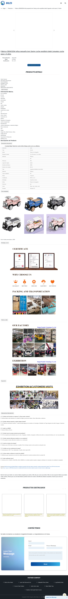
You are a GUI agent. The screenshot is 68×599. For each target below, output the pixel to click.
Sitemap (44, 596)
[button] (61, 3)
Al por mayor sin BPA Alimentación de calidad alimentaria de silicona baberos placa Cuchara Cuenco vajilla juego (26, 467)
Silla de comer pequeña (52, 474)
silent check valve (35, 586)
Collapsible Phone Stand (43, 582)
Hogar (4, 8)
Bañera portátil (23, 476)
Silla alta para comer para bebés (39, 474)
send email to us (35, 65)
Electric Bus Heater (9, 582)
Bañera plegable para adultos (25, 474)
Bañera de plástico (47, 476)
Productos (10, 8)
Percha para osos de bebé (14, 476)
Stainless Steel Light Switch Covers (34, 589)
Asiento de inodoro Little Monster (35, 476)
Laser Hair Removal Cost (25, 582)
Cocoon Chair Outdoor (19, 586)
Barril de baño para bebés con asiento (9, 474)
